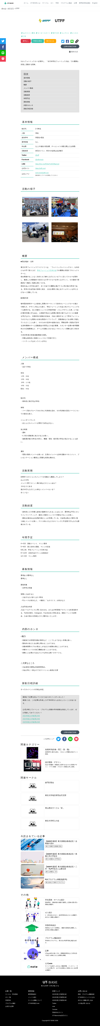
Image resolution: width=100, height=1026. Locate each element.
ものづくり (27, 33)
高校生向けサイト (57, 1012)
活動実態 (27, 91)
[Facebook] (67, 41)
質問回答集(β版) (84, 3)
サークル (45, 3)
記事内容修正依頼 (70, 46)
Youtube (54, 1009)
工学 (24, 36)
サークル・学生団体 (11, 994)
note (53, 1006)
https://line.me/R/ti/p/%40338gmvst (47, 164)
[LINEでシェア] (3, 53)
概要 (25, 85)
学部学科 (8, 1000)
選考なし (26, 41)
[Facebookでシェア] (3, 47)
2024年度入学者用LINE (31, 719)
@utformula (39, 159)
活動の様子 (27, 81)
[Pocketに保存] (3, 59)
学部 (57, 3)
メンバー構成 (28, 88)
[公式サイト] (76, 41)
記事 (75, 3)
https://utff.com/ (40, 168)
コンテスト (65, 33)
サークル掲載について (35, 1000)
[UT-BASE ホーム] (9, 3)
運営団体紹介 (32, 994)
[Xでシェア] (3, 41)
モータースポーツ (44, 33)
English (94, 3)
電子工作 (56, 33)
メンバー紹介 (32, 997)
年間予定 (27, 98)
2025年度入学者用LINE (31, 722)
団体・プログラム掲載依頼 (86, 994)
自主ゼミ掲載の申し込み (85, 1000)
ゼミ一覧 (8, 997)
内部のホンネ (28, 105)
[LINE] (72, 41)
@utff (37, 155)
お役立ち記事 (9, 1006)
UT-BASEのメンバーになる (86, 997)
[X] (63, 41)
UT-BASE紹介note (33, 1003)
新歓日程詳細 (28, 109)
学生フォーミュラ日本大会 (47, 270)
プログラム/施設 (66, 3)
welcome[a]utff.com (42, 173)
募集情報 (27, 102)
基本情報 (27, 78)
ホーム (26, 3)
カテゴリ (11, 8)
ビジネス (75, 33)
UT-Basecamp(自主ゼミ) (59, 1015)
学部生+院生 (37, 41)
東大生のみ (50, 41)
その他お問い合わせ (84, 1003)
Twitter (54, 1003)
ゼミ (52, 3)
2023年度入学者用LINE (31, 716)
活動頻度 (27, 95)
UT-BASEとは (35, 3)
